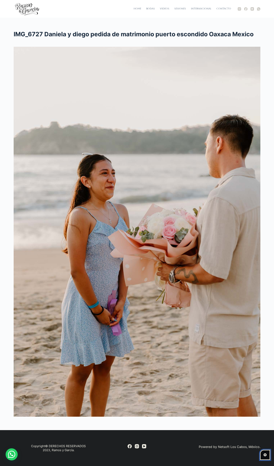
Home (137, 8)
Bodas (150, 8)
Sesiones (180, 8)
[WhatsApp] (258, 9)
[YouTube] (252, 9)
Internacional (201, 8)
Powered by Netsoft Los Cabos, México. (229, 447)
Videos (164, 8)
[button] (12, 454)
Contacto (223, 8)
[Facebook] (246, 9)
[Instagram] (239, 9)
